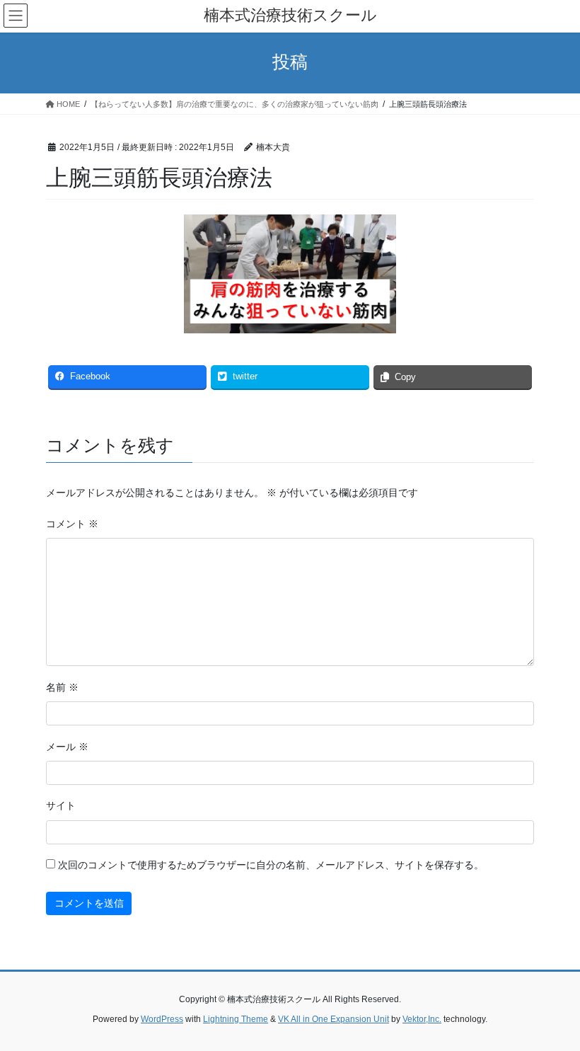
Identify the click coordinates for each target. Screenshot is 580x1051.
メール (67, 746)
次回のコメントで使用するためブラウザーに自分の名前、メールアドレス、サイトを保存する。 (271, 865)
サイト (61, 805)
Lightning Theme (235, 1019)
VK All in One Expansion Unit (333, 1019)
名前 (62, 687)
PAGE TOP (553, 1006)
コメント (72, 523)
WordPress (162, 1019)
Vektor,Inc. (421, 1019)
